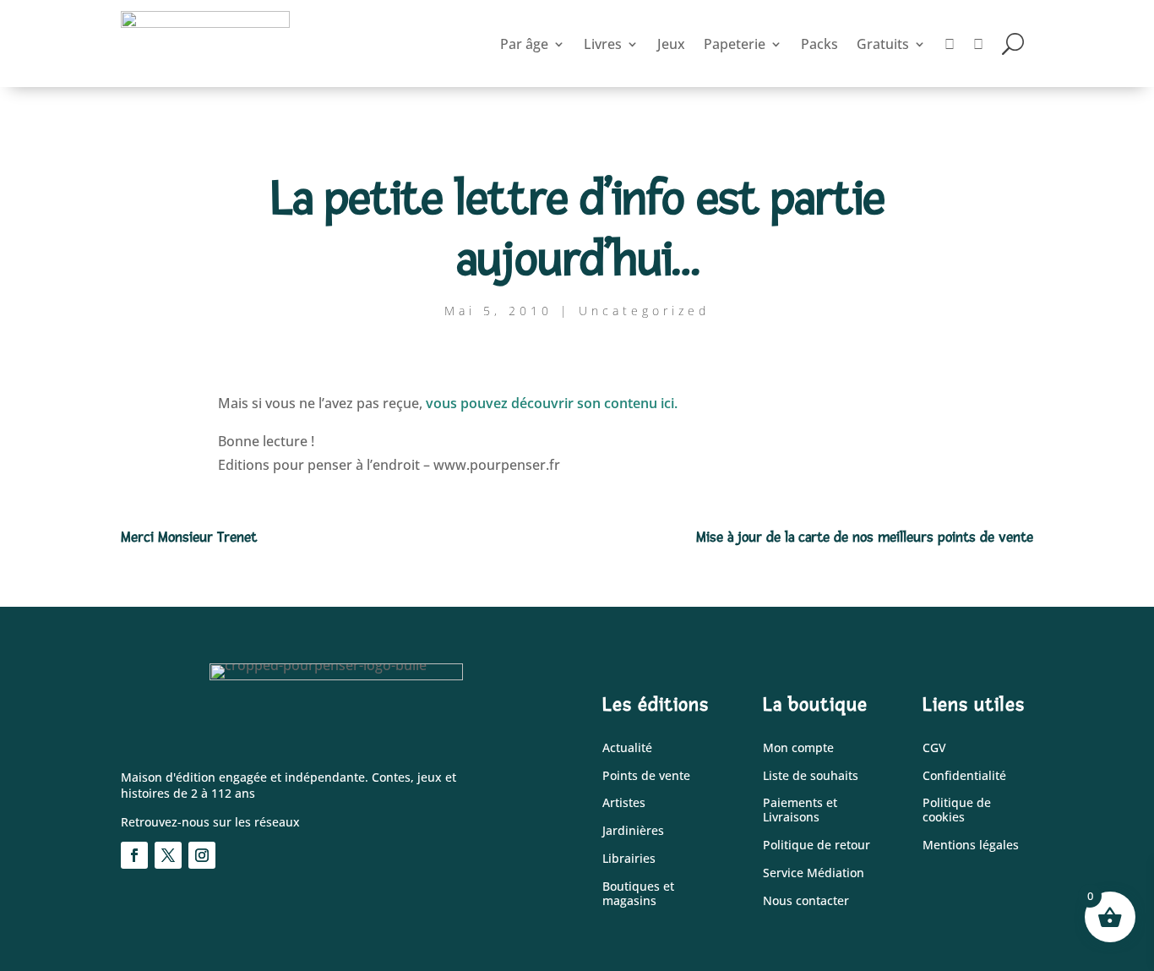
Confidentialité (964, 776)
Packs (819, 44)
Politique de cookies (957, 810)
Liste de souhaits (810, 776)
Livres (603, 44)
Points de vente (646, 776)
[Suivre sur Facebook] (134, 855)
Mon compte (798, 748)
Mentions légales (971, 845)
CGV (934, 748)
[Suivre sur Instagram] (201, 855)
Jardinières (633, 831)
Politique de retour (816, 845)
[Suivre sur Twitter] (168, 855)
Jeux (671, 44)
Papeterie (734, 44)
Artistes (623, 803)
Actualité (627, 748)
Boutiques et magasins (638, 894)
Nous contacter (806, 901)
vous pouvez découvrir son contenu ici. (552, 403)
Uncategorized (644, 311)
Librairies (629, 859)
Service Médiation (813, 873)
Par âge (524, 44)
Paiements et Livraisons (800, 810)
